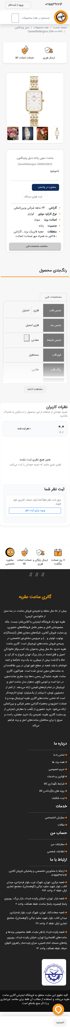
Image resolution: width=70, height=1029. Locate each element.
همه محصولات (41, 28)
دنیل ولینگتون (22, 28)
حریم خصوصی (57, 769)
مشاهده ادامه (35, 389)
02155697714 (54, 4)
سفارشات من (58, 844)
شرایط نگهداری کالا (54, 784)
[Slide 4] (13, 133)
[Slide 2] (42, 133)
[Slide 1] (57, 133)
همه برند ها (58, 762)
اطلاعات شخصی (56, 851)
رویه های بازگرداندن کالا (52, 791)
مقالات (61, 825)
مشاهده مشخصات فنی (37, 246)
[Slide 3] (27, 133)
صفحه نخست (60, 28)
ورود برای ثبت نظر (35, 510)
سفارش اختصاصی (55, 817)
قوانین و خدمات (56, 776)
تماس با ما (59, 755)
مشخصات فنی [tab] (53, 297)
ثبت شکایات (58, 798)
